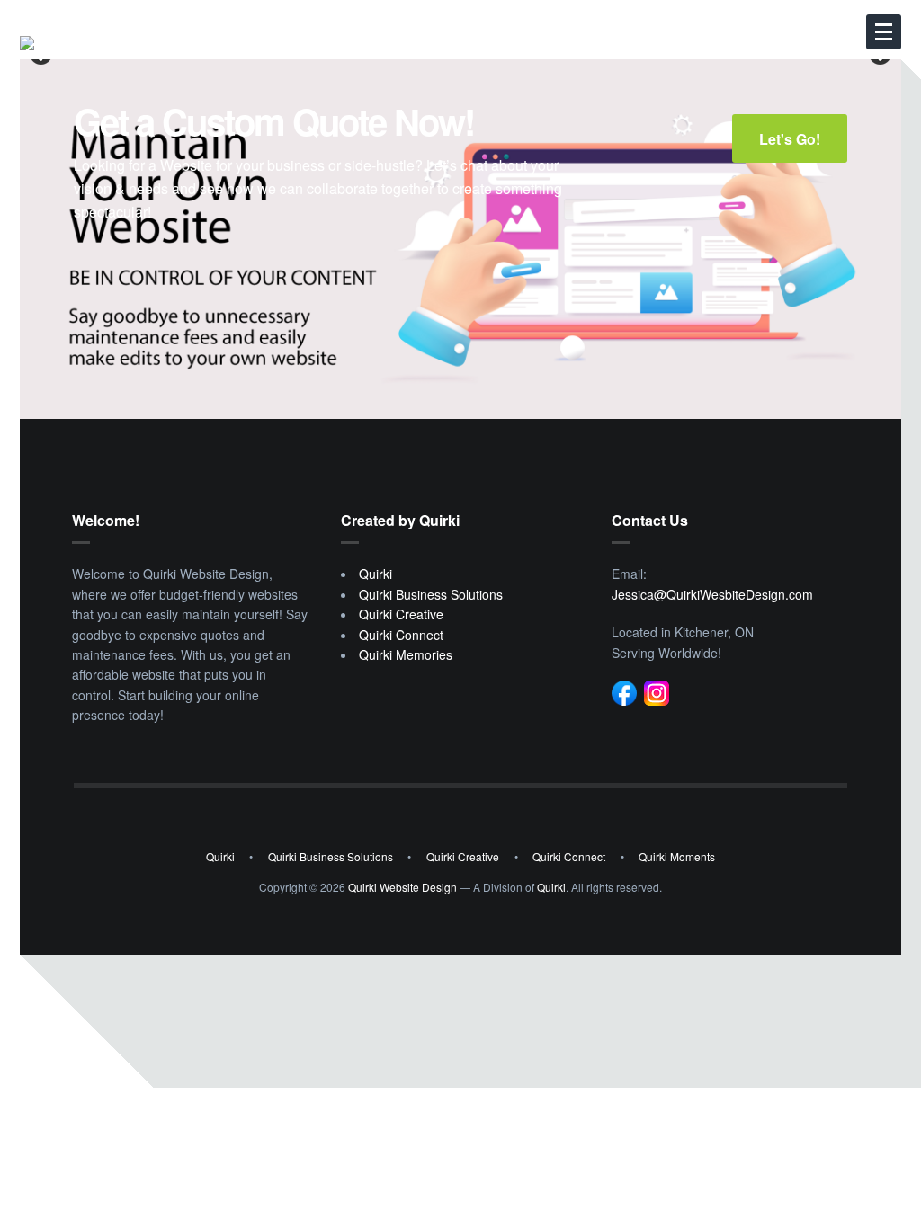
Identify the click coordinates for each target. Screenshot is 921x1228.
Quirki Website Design (402, 886)
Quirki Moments (677, 856)
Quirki (375, 574)
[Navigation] (883, 31)
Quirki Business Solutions (431, 594)
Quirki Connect (401, 635)
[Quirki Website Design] (155, 43)
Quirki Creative (401, 614)
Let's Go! (789, 139)
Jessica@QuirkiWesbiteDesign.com (712, 594)
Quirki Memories (405, 654)
